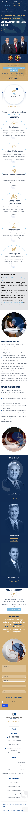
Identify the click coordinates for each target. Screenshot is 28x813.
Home (9, 788)
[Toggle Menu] (25, 9)
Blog (8, 796)
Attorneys (9, 792)
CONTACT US (7, 30)
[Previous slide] (3, 93)
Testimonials (22, 788)
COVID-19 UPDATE (14, 752)
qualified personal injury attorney (17, 419)
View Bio (14, 498)
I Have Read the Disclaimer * (11, 728)
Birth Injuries (14, 809)
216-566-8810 (15, 771)
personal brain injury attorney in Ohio (12, 302)
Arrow (14, 138)
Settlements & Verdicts (9, 800)
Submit (4, 732)
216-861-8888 (16, 4)
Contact (21, 800)
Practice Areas (21, 792)
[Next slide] (25, 93)
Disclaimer (9, 724)
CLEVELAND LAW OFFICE (14, 748)
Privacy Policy (18, 724)
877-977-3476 (18, 6)
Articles (22, 796)
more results (14, 106)
